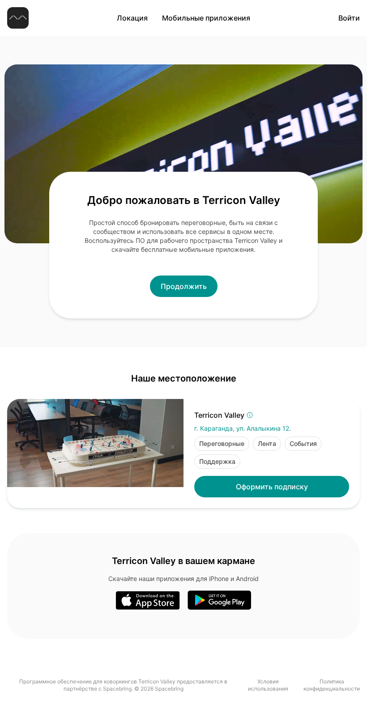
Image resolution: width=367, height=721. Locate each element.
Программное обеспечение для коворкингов (78, 681)
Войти (349, 17)
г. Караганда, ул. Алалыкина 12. (242, 428)
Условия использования (268, 685)
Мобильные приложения (206, 17)
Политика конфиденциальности (331, 685)
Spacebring (117, 688)
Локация (132, 17)
